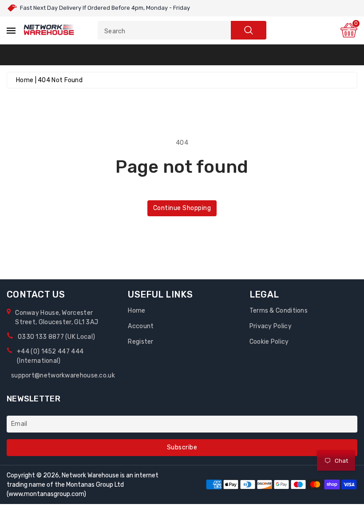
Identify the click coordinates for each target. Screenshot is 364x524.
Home (24, 80)
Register (140, 341)
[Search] (248, 30)
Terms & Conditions (278, 310)
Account (141, 326)
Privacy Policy (270, 326)
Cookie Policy (269, 341)
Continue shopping (182, 208)
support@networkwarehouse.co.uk (63, 375)
